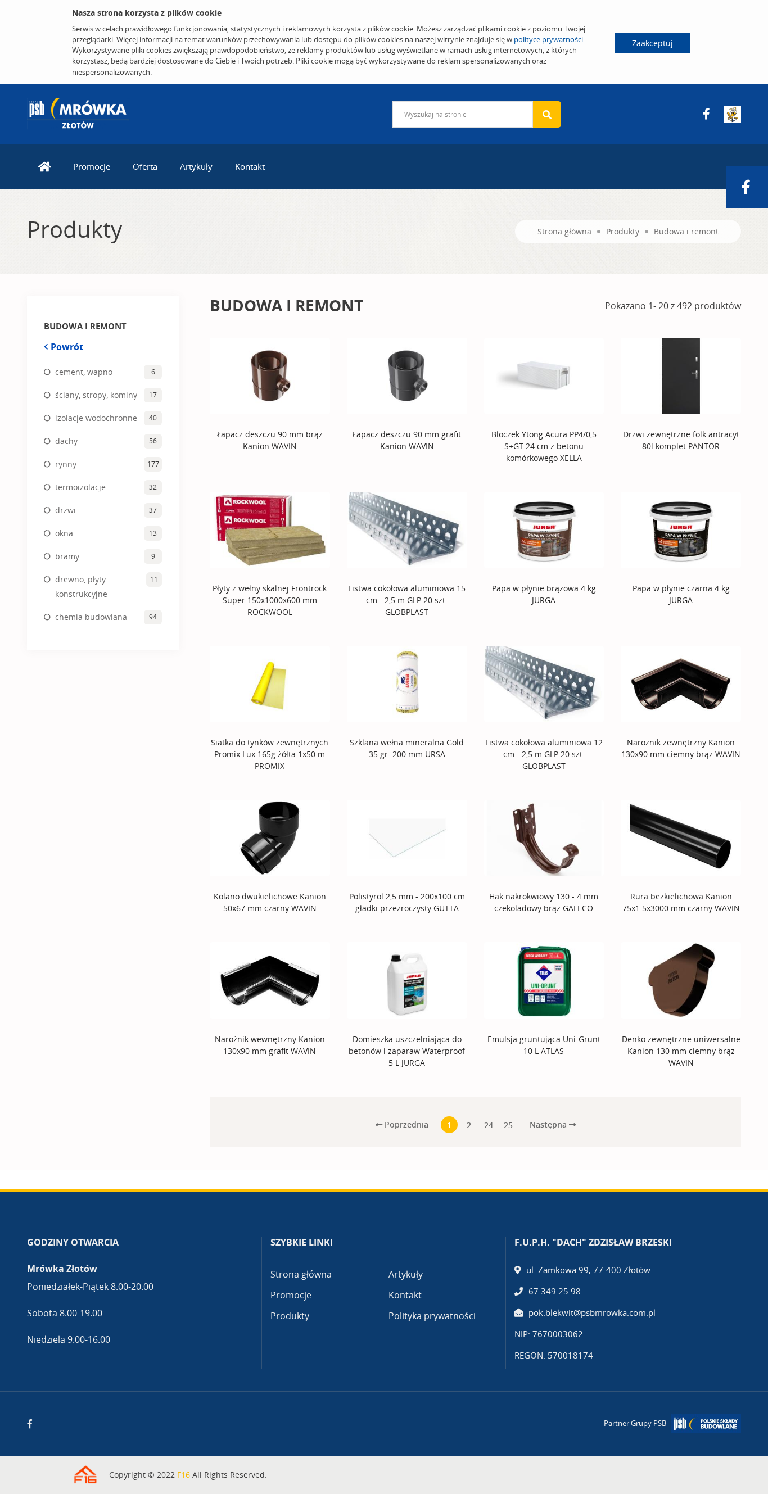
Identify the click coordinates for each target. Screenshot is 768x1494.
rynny (65, 464)
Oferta (145, 166)
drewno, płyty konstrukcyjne (81, 586)
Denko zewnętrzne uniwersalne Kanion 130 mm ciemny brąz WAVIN (681, 1051)
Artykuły (196, 166)
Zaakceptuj (652, 43)
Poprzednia (405, 1124)
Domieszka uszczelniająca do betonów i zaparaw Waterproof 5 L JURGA (407, 1051)
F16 (183, 1474)
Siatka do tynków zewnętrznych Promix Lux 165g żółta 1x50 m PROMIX (269, 754)
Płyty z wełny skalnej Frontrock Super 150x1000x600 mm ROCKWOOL (270, 600)
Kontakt (250, 166)
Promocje (91, 166)
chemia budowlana (91, 617)
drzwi (65, 510)
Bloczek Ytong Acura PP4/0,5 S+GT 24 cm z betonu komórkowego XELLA (544, 446)
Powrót (67, 347)
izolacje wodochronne (96, 418)
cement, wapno (83, 371)
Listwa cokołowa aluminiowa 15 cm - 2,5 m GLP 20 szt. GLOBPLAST (407, 600)
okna (64, 533)
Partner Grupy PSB (635, 1423)
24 (488, 1125)
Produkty (622, 231)
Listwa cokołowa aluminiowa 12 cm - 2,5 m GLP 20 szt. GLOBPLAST (544, 754)
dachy (66, 441)
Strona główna (564, 231)
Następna (549, 1124)
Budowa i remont (686, 231)
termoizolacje (80, 487)
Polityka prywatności (432, 1316)
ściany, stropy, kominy (96, 395)
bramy (67, 556)
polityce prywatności (548, 39)
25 (508, 1125)
